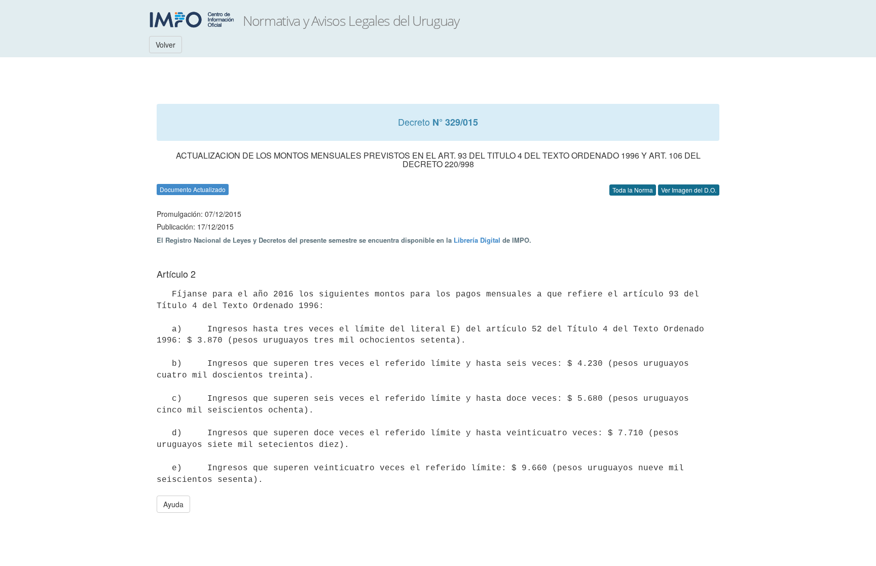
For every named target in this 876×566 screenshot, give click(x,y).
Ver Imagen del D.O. (688, 189)
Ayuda (173, 504)
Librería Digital (477, 240)
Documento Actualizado (193, 189)
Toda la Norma (632, 189)
